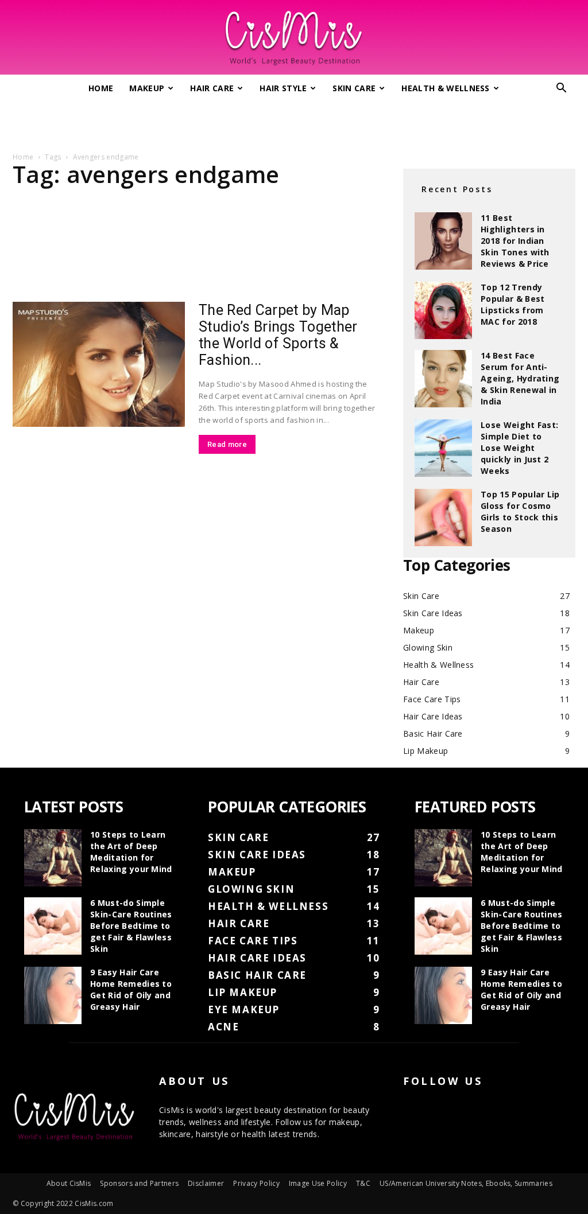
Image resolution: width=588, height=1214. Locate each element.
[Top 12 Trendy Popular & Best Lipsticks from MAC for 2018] (443, 310)
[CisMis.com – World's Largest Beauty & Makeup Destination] (294, 38)
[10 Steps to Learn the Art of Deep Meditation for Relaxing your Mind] (53, 857)
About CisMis (69, 1183)
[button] (561, 89)
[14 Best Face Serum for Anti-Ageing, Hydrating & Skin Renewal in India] (443, 378)
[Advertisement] (294, 122)
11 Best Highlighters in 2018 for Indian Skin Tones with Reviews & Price (515, 240)
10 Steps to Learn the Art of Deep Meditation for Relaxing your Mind (131, 851)
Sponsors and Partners (139, 1183)
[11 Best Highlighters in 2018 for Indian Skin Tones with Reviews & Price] (443, 241)
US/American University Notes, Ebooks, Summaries (466, 1183)
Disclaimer (206, 1183)
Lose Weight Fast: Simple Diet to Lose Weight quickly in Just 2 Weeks (519, 447)
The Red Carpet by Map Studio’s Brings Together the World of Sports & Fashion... (278, 335)
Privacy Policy (256, 1183)
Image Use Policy (318, 1183)
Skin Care (354, 88)
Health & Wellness (445, 88)
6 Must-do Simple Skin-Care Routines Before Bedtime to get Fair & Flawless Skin (131, 925)
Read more (227, 444)
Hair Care (212, 88)
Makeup (146, 88)
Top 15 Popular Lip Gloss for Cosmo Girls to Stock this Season (520, 511)
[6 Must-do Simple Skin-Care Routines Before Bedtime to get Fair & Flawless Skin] (53, 926)
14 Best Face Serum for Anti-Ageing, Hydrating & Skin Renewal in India (520, 378)
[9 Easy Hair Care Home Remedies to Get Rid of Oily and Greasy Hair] (53, 995)
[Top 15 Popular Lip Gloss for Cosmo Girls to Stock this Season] (443, 517)
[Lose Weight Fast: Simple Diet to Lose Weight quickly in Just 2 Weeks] (443, 448)
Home (100, 88)
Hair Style (283, 88)
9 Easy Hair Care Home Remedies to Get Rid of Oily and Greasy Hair (131, 989)
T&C (363, 1183)
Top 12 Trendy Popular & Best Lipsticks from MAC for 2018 (512, 304)
